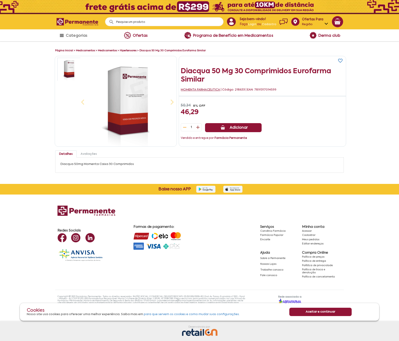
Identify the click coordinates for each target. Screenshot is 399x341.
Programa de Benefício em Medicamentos (233, 36)
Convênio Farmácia (273, 231)
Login (252, 24)
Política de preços (313, 257)
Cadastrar (308, 235)
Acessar (307, 231)
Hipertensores (128, 50)
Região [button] (307, 24)
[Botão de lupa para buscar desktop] (110, 20)
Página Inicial (64, 50)
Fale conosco (268, 275)
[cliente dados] (231, 21)
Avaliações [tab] (89, 153)
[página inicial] (77, 21)
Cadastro (269, 24)
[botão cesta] (337, 21)
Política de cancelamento (318, 276)
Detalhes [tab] (66, 153)
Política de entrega (314, 261)
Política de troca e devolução (313, 271)
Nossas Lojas (268, 264)
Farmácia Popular (271, 235)
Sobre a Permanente (272, 258)
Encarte (265, 239)
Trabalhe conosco (271, 269)
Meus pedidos (310, 239)
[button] (68, 69)
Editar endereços (312, 243)
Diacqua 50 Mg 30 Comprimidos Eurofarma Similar (172, 50)
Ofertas (140, 36)
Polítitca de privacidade (317, 265)
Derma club (329, 36)
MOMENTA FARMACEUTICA (200, 89)
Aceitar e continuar (320, 311)
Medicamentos (85, 50)
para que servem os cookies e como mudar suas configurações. (192, 314)
